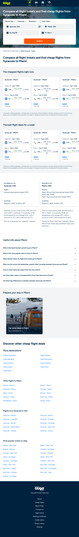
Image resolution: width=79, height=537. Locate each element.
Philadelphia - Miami (10, 401)
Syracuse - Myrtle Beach (11, 427)
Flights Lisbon (8, 367)
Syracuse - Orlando (9, 431)
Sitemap (39, 527)
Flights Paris (7, 371)
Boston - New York (46, 445)
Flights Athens (45, 355)
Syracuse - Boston (46, 415)
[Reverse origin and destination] (39, 26)
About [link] (39, 499)
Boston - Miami (45, 385)
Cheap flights (39, 502)
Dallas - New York (46, 457)
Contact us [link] (39, 509)
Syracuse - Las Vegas (47, 423)
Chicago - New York (10, 453)
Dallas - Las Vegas (9, 457)
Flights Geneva (8, 363)
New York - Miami (46, 397)
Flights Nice (44, 367)
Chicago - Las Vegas (47, 449)
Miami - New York (9, 465)
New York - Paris (46, 472)
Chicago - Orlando (46, 453)
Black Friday (39, 506)
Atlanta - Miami (8, 385)
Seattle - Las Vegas (9, 476)
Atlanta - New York (9, 445)
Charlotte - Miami (9, 389)
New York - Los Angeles (48, 468)
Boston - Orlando (9, 449)
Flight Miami (15, 51)
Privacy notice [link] (39, 523)
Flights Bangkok (8, 359)
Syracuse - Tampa (46, 431)
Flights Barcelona (46, 359)
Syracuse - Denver (9, 423)
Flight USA (6, 51)
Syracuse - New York (47, 427)
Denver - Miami (45, 393)
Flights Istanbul (45, 363)
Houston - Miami (9, 397)
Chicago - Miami (46, 389)
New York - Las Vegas (47, 465)
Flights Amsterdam (9, 355)
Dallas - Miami (8, 393)
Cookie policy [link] (39, 520)
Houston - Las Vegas (10, 461)
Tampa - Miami (45, 401)
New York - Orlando (10, 472)
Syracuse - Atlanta (9, 415)
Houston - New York (47, 461)
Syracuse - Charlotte (10, 419)
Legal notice (39, 513)
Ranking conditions (39, 516)
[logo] (6, 3)
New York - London (9, 468)
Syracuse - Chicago (47, 419)
